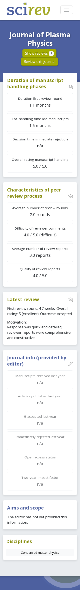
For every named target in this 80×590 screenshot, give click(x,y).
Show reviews (38, 53)
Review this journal (39, 61)
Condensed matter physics (40, 552)
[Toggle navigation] (66, 10)
